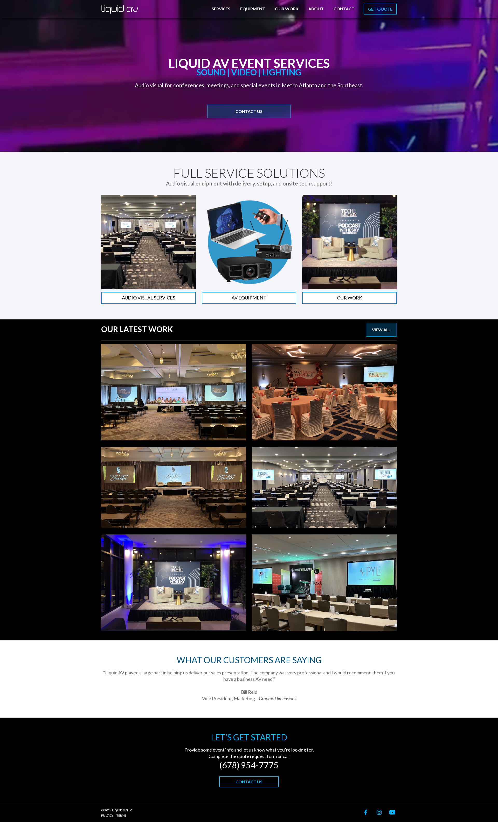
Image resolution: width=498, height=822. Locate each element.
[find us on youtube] (390, 813)
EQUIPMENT (252, 8)
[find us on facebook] (364, 813)
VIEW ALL (381, 329)
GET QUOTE (380, 8)
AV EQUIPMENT (249, 298)
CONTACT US (249, 111)
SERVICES (221, 8)
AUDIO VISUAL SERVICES (148, 298)
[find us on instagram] (377, 813)
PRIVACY (107, 815)
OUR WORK (287, 8)
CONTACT (344, 8)
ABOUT (316, 8)
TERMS (121, 815)
